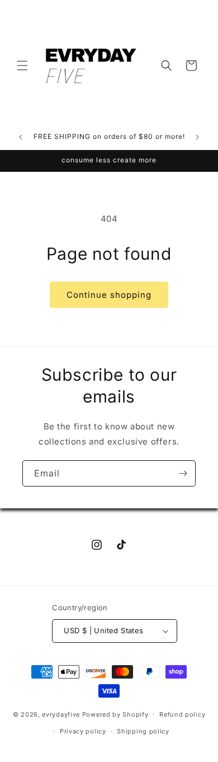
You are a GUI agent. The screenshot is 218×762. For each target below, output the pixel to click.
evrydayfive (61, 714)
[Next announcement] (197, 137)
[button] (22, 65)
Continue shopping (109, 294)
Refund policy (182, 714)
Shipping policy (143, 731)
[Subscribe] (182, 473)
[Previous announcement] (20, 137)
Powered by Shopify (115, 714)
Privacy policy (83, 731)
